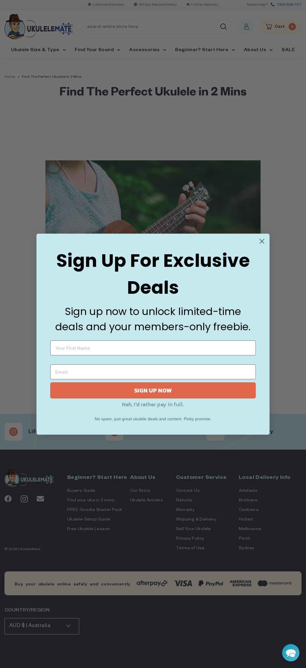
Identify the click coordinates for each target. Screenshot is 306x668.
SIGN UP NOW (153, 390)
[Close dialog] (262, 241)
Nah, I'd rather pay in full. (153, 404)
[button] (290, 652)
